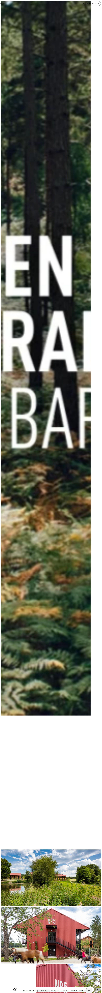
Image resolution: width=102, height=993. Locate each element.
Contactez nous (92, 3)
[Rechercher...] (89, 990)
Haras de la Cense (52, 833)
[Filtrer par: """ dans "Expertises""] (87, 802)
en (4, 3)
